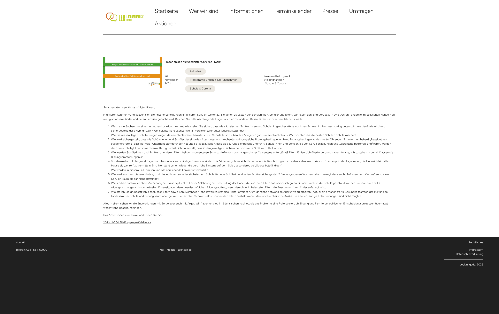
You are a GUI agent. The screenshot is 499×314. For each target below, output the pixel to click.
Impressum (476, 249)
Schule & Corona (200, 88)
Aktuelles (195, 71)
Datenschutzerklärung (469, 254)
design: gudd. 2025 (471, 264)
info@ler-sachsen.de (179, 249)
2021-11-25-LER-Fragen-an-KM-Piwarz (127, 222)
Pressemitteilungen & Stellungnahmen (213, 79)
